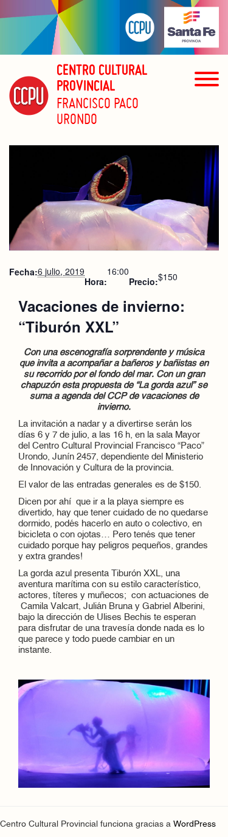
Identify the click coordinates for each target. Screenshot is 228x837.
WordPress (194, 824)
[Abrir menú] (207, 100)
